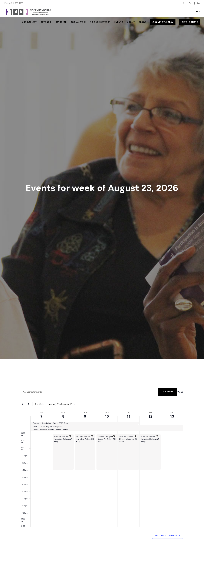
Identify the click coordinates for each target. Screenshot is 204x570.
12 (150, 416)
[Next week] (28, 404)
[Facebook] (194, 3)
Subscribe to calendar (166, 535)
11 (129, 416)
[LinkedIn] (198, 3)
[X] (190, 3)
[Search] (183, 3)
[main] (102, 469)
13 (172, 416)
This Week (39, 404)
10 (107, 416)
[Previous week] (22, 404)
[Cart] (195, 12)
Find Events (167, 392)
